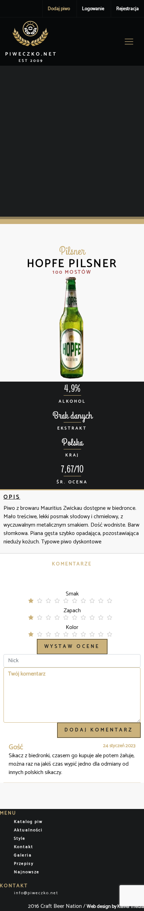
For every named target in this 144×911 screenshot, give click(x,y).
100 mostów (72, 272)
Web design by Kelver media (115, 907)
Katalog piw (28, 821)
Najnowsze (26, 872)
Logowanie (93, 9)
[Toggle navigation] (129, 42)
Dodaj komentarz (99, 730)
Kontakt (23, 847)
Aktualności (28, 830)
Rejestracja (127, 9)
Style (20, 838)
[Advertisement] (72, 141)
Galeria (23, 855)
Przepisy (24, 863)
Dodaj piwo (59, 9)
